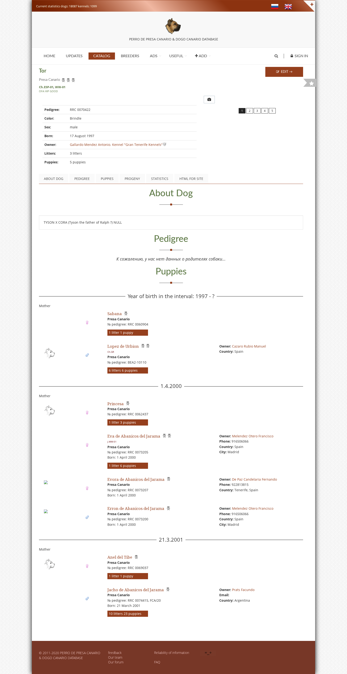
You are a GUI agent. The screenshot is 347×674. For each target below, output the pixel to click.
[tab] (209, 99)
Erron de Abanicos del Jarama (135, 508)
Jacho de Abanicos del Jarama (135, 589)
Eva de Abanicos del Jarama (133, 436)
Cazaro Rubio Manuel (249, 346)
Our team (115, 657)
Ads (153, 56)
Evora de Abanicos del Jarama (136, 479)
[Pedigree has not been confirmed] (62, 79)
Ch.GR (110, 351)
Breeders (130, 56)
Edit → (286, 72)
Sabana (114, 313)
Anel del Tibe (119, 557)
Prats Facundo (243, 589)
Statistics (159, 178)
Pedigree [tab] (82, 178)
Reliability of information (171, 652)
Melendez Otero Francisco (252, 436)
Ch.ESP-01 (46, 87)
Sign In (301, 56)
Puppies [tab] (107, 178)
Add (202, 56)
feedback (115, 652)
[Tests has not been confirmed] (72, 79)
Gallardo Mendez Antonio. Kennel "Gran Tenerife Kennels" (116, 144)
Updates (74, 56)
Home (49, 56)
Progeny (132, 178)
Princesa (115, 403)
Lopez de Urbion (123, 346)
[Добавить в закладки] (311, 83)
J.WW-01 (112, 441)
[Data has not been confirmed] (164, 144)
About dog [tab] (53, 178)
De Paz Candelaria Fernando (254, 479)
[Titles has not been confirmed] (67, 79)
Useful (176, 56)
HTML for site (191, 178)
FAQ (157, 662)
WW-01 (60, 87)
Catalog (101, 56)
